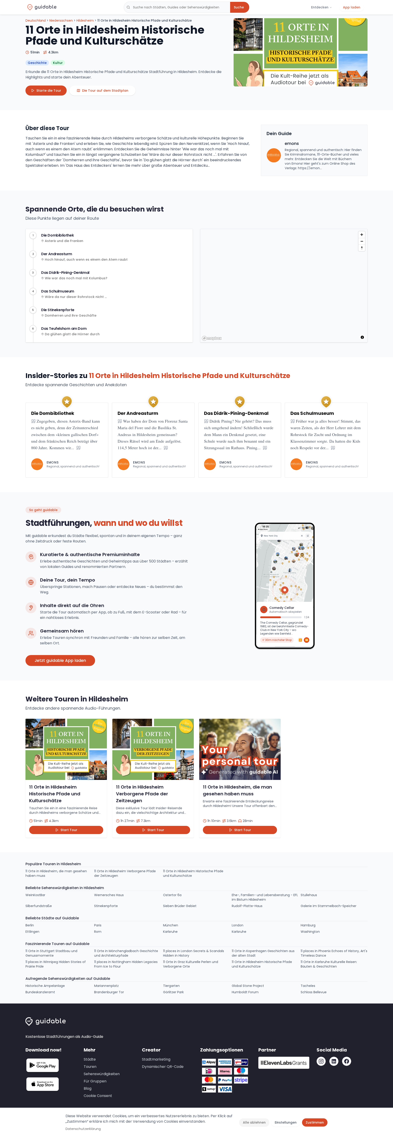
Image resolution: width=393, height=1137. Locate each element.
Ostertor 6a (172, 895)
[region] (284, 286)
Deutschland (35, 20)
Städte (90, 1059)
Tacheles (308, 985)
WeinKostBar (35, 895)
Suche (239, 7)
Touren (90, 1066)
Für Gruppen (95, 1081)
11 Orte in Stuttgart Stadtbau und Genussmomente (51, 953)
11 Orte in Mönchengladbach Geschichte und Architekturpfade (126, 953)
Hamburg (308, 925)
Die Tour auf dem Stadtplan (105, 90)
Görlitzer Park (173, 992)
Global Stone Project (248, 985)
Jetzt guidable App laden (60, 660)
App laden (351, 7)
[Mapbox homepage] (212, 338)
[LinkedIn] (333, 1061)
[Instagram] (321, 1061)
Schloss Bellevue (314, 992)
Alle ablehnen (254, 1122)
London (237, 925)
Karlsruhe (170, 931)
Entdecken (319, 7)
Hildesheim (85, 20)
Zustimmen (315, 1122)
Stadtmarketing (156, 1059)
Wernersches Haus (109, 895)
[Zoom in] (361, 234)
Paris (97, 925)
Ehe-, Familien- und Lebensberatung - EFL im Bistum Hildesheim (265, 897)
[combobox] (177, 7)
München (170, 925)
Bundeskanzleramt (40, 992)
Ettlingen (32, 931)
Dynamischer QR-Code (163, 1066)
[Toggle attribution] (362, 337)
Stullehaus (309, 895)
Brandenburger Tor (109, 992)
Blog (87, 1088)
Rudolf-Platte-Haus (247, 906)
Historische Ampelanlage (45, 985)
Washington (310, 931)
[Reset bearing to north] (361, 248)
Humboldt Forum (245, 992)
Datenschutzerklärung (83, 1129)
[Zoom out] (361, 241)
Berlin (29, 925)
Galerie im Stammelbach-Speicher (328, 906)
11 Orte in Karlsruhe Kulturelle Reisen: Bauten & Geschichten (329, 964)
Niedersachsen (61, 20)
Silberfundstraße (38, 906)
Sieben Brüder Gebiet (179, 906)
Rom (97, 931)
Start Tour (68, 830)
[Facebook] (346, 1061)
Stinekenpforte (106, 906)
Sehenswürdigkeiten (102, 1073)
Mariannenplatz (106, 985)
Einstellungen (286, 1122)
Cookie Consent (98, 1095)
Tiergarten (171, 985)
